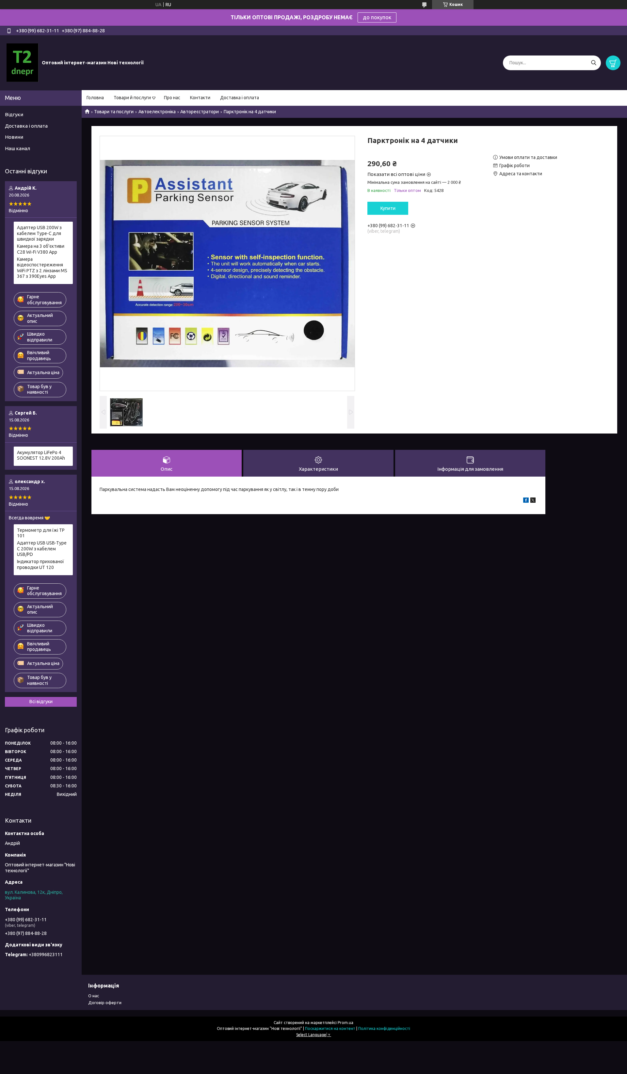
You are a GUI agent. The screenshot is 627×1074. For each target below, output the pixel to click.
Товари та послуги (114, 111)
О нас (93, 995)
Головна (95, 97)
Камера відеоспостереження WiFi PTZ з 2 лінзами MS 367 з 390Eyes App (42, 268)
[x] (533, 501)
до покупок (377, 17)
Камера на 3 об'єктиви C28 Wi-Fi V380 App (40, 249)
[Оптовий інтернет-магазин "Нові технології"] (23, 62)
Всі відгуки (41, 701)
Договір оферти (104, 1002)
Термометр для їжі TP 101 (41, 533)
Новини (14, 137)
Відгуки (14, 114)
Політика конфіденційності (384, 1028)
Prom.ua (345, 1022)
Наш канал (17, 148)
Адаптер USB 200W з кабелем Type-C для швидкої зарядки (39, 233)
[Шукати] (593, 62)
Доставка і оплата (239, 97)
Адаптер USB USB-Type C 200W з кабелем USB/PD (42, 548)
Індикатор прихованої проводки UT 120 (40, 564)
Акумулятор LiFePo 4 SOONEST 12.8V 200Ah (41, 455)
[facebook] (526, 501)
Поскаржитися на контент (330, 1028)
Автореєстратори (199, 111)
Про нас (172, 97)
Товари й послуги (132, 97)
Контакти (200, 97)
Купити (387, 208)
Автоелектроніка (157, 111)
